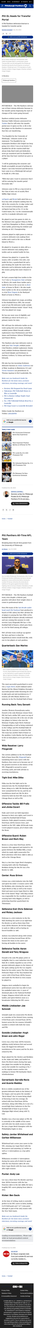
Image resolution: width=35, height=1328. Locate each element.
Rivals (15, 199)
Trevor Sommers (8, 370)
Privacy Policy (5, 1290)
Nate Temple (14, 345)
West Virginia (13, 292)
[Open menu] (2, 6)
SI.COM (3, 2)
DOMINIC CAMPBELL (17, 491)
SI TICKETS (24, 2)
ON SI (8, 2)
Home (3, 519)
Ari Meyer (5, 549)
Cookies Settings (25, 1296)
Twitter (4, 123)
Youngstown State (18, 280)
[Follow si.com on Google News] (30, 421)
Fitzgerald (22, 757)
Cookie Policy (24, 1290)
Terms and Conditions (26, 1293)
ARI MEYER (14, 1251)
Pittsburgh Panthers (9, 80)
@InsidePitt (12, 413)
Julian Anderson (24, 366)
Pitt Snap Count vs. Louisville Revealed (18, 406)
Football (10, 519)
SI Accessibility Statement (9, 1296)
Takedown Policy (6, 1293)
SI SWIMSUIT (16, 2)
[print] (13, 510)
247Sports (5, 199)
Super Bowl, (10, 687)
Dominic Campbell (7, 30)
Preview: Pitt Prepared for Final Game (18, 388)
